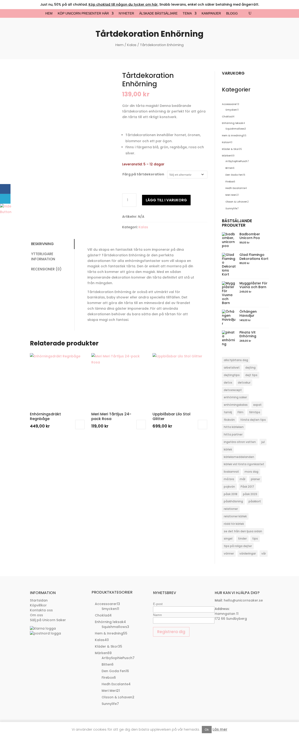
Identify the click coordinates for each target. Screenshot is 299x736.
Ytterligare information (43, 256)
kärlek (228, 449)
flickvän (229, 420)
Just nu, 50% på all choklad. (99, 4)
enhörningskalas (236, 405)
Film (240, 412)
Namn (157, 615)
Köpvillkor (38, 605)
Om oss (36, 615)
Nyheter (126, 13)
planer (255, 479)
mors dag (251, 472)
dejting (250, 368)
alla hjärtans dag (236, 360)
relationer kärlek (235, 516)
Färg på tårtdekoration (143, 174)
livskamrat (231, 472)
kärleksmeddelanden (239, 457)
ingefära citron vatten (240, 442)
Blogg (232, 13)
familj (228, 412)
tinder (242, 538)
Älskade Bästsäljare (158, 13)
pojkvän (229, 487)
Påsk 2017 (247, 487)
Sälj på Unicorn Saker (48, 620)
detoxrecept (233, 390)
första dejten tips (253, 420)
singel (228, 538)
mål (242, 479)
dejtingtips (232, 375)
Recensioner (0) (46, 269)
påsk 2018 (230, 494)
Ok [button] (207, 729)
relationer (231, 509)
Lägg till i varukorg (166, 200)
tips (255, 538)
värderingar (247, 553)
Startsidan (39, 600)
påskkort (255, 501)
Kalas (131, 44)
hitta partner (233, 434)
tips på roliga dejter (238, 546)
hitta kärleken (234, 427)
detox (228, 382)
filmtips (254, 412)
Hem (49, 13)
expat (257, 405)
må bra (229, 479)
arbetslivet (232, 368)
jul (263, 442)
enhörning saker (235, 397)
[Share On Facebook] (5, 189)
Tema (187, 13)
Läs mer (220, 729)
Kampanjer (211, 13)
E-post (158, 604)
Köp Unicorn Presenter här (83, 13)
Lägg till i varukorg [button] (80, 424)
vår (263, 553)
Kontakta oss (41, 610)
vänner (229, 553)
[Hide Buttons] (6, 212)
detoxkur (244, 382)
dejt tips (251, 375)
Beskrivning (42, 243)
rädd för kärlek (234, 524)
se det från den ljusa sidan (243, 531)
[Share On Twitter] (5, 199)
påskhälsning (233, 501)
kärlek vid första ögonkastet (244, 464)
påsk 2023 (250, 494)
